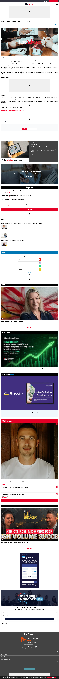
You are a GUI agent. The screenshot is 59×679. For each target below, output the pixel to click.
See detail (29, 274)
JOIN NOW (35, 582)
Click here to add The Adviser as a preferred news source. (13, 110)
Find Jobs (29, 618)
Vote (29, 272)
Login (46, 1)
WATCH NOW (3, 322)
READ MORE (34, 154)
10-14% (20, 266)
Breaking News (7, 115)
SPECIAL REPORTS (7, 374)
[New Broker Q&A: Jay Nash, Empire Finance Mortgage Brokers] (29, 451)
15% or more (21, 269)
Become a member (53, 1)
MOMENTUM (9, 1)
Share (57, 24)
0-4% (20, 259)
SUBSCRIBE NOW (29, 176)
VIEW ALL (29, 209)
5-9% (20, 262)
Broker (2, 19)
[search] (57, 633)
